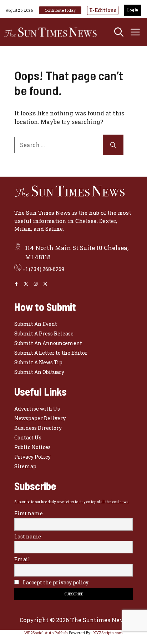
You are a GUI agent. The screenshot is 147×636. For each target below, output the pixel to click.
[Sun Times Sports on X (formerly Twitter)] (26, 284)
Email (22, 559)
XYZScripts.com (108, 632)
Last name (27, 536)
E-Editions (102, 10)
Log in (132, 10)
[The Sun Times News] (53, 32)
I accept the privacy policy (55, 582)
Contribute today (60, 10)
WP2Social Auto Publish (46, 632)
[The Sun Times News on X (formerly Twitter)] (45, 284)
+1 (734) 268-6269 (43, 269)
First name (28, 513)
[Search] (113, 145)
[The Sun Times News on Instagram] (36, 284)
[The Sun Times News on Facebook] (16, 284)
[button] (119, 32)
